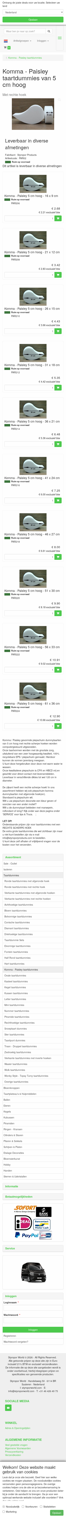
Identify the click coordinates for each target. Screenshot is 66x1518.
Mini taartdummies (14, 1005)
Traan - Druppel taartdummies (20, 1046)
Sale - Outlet (10, 863)
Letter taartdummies (15, 999)
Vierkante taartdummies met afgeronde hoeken (29, 892)
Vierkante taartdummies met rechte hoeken (27, 898)
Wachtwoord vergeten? (16, 1341)
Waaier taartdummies (15, 1064)
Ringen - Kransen (13, 1129)
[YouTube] (8, 1408)
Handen (8, 1170)
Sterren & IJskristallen (15, 1176)
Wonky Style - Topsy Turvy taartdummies (26, 1075)
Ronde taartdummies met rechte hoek (24, 887)
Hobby (7, 1164)
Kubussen (9, 1117)
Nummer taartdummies (16, 1011)
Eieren (7, 1105)
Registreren (10, 1335)
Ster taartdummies (14, 1034)
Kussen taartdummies (16, 993)
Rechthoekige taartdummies (19, 1022)
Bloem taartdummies (15, 910)
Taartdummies (11, 875)
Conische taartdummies (17, 922)
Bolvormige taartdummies (18, 916)
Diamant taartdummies (16, 928)
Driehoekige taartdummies (18, 934)
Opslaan (33, 19)
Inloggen (33, 1329)
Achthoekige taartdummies (18, 904)
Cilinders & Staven (13, 1135)
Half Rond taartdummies (17, 957)
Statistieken (49, 1506)
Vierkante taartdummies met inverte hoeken (27, 1058)
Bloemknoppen (12, 1088)
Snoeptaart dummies (15, 1028)
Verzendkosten (13, 1455)
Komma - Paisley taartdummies (21, 969)
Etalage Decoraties (14, 1152)
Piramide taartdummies (16, 1016)
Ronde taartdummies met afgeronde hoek (26, 881)
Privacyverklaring (14, 1451)
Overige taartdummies (16, 1081)
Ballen (7, 1099)
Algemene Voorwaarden (18, 1448)
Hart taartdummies (14, 963)
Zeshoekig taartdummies (17, 1052)
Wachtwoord (11, 1315)
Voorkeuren (31, 1506)
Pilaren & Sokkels (13, 1141)
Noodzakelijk (12, 1506)
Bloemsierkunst (12, 1158)
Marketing (11, 1511)
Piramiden (9, 1123)
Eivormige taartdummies (17, 946)
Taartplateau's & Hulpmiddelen (20, 1093)
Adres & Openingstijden (17, 1428)
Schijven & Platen (13, 1147)
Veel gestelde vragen (16, 1445)
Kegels (7, 1111)
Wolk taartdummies (14, 1070)
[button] (5, 40)
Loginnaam (10, 1302)
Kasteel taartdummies (16, 981)
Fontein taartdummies (16, 951)
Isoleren (8, 869)
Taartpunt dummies (14, 1040)
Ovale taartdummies (15, 975)
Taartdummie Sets (14, 940)
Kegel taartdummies (15, 987)
